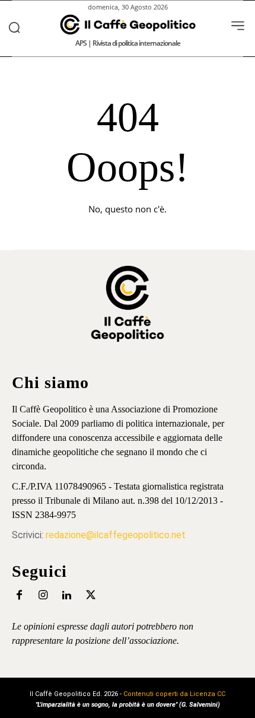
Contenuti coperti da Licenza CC (174, 694)
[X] (90, 595)
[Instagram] (43, 595)
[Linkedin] (66, 595)
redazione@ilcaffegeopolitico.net (116, 535)
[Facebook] (19, 595)
